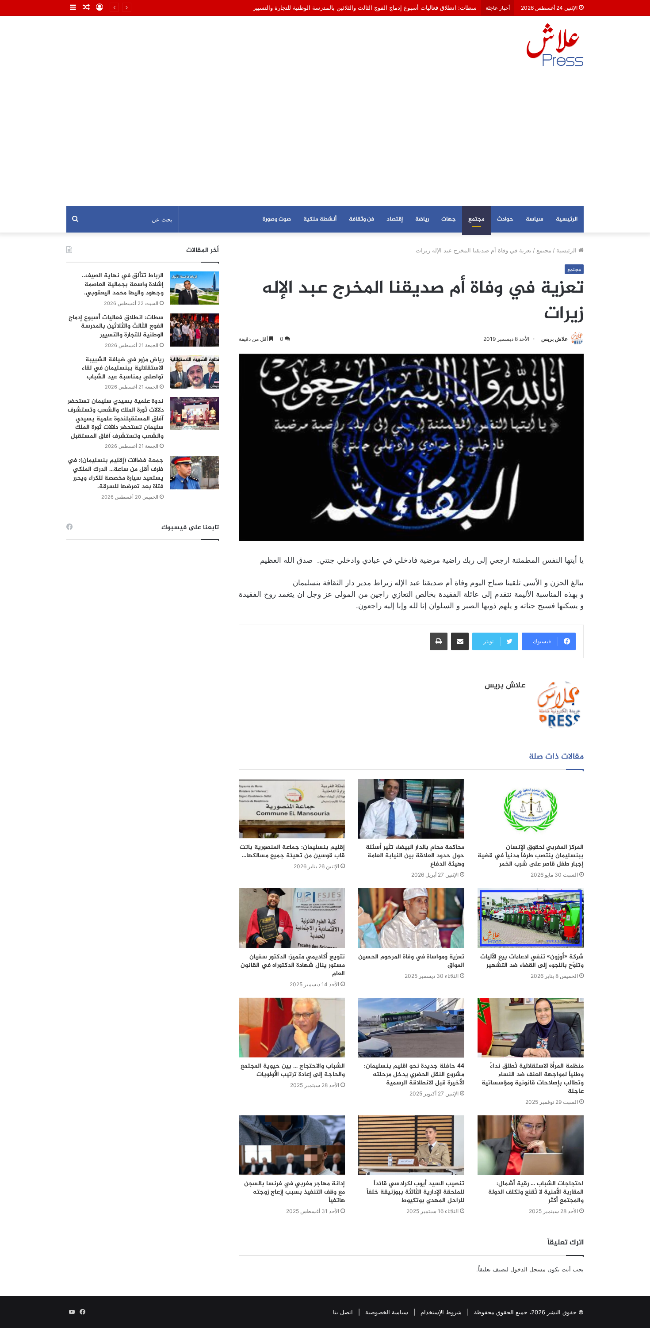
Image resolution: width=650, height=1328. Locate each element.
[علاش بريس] (555, 44)
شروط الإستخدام (441, 1312)
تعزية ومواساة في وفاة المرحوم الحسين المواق (411, 961)
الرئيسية (566, 219)
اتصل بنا (343, 1312)
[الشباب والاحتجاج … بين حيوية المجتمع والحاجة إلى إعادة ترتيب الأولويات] (292, 1027)
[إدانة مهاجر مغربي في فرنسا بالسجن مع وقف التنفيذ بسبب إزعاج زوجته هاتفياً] (292, 1145)
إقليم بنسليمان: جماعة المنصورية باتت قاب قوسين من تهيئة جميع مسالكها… (292, 851)
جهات (448, 219)
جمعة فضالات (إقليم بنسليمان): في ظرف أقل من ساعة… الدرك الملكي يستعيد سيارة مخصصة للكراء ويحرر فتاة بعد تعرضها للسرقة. (116, 473)
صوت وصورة (277, 219)
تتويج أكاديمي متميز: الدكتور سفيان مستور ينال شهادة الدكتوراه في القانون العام (293, 965)
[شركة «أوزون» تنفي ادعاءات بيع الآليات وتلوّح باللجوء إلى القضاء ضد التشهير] (531, 918)
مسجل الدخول (528, 1269)
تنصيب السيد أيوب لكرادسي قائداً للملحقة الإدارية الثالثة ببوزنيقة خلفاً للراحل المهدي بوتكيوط (415, 1192)
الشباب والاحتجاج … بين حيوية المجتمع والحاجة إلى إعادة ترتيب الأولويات (293, 1070)
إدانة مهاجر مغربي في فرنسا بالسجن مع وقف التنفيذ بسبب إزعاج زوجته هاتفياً (294, 1192)
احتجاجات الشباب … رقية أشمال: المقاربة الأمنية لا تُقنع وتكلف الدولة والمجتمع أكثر (536, 1192)
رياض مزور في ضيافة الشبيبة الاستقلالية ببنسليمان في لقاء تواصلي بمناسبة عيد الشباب (123, 368)
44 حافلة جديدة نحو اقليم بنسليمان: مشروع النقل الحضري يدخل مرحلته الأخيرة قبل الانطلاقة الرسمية (414, 1074)
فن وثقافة (361, 219)
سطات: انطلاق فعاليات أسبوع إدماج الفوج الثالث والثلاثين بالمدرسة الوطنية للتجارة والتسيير (365, 7)
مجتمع (476, 219)
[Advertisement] (325, 140)
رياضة (422, 219)
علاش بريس (554, 339)
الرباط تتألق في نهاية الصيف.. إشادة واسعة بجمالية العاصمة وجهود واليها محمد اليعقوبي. (123, 284)
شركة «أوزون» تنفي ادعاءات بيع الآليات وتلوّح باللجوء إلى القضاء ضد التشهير (532, 961)
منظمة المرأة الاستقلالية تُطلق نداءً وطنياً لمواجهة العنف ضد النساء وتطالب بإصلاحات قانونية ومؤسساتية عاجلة (533, 1078)
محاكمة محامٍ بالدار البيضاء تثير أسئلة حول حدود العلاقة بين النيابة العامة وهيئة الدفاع (415, 855)
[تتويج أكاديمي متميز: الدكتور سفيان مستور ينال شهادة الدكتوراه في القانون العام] (292, 918)
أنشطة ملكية (319, 219)
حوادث (505, 219)
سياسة (534, 219)
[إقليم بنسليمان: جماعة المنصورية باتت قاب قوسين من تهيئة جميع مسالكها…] (292, 809)
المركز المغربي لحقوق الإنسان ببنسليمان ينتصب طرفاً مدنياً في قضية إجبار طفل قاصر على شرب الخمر (531, 855)
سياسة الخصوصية (386, 1312)
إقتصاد (394, 219)
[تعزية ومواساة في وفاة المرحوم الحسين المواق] (411, 918)
